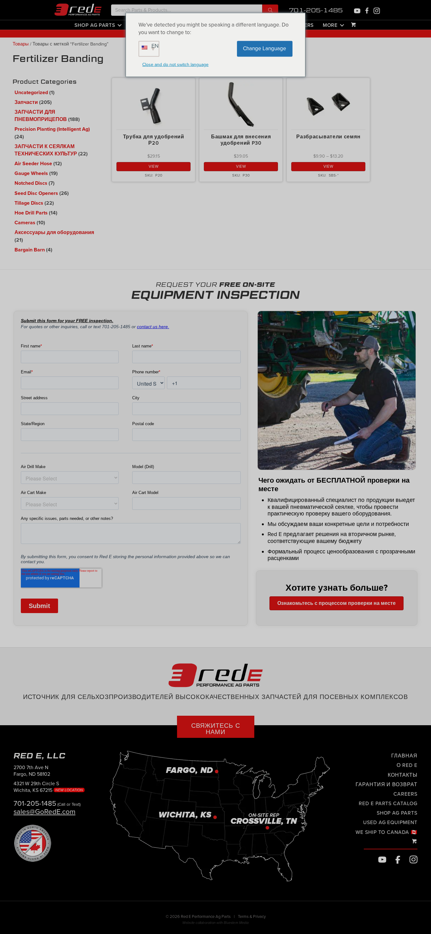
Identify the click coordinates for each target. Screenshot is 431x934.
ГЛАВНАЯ (404, 756)
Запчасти (26, 102)
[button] (270, 10)
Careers (405, 794)
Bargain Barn (30, 250)
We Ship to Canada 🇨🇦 (386, 832)
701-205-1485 (316, 10)
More (330, 24)
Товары (21, 44)
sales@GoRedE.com (44, 811)
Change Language (264, 48)
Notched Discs (31, 183)
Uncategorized (31, 92)
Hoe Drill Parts (31, 213)
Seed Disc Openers (36, 193)
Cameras (25, 223)
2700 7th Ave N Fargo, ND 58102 (32, 770)
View (153, 166)
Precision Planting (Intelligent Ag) (52, 129)
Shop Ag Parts (94, 24)
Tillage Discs (29, 203)
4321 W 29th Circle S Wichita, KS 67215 (49, 786)
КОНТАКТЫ (402, 775)
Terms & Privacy (252, 916)
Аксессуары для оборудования (54, 232)
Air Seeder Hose (33, 163)
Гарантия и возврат (386, 784)
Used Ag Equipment (390, 822)
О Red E (407, 765)
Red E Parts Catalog (388, 803)
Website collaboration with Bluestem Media (215, 923)
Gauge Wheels (31, 173)
